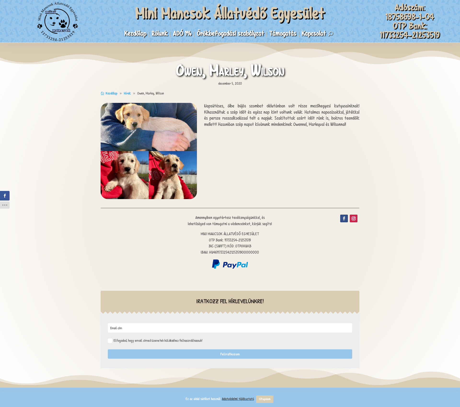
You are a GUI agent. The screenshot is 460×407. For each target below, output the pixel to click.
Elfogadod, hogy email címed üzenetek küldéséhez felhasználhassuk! (158, 340)
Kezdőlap (135, 34)
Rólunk (160, 34)
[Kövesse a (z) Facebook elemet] (344, 218)
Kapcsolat (314, 34)
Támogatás (282, 34)
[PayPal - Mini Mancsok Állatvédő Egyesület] (230, 267)
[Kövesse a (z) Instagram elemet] (353, 218)
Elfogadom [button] (264, 399)
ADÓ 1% (182, 34)
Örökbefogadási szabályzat (230, 34)
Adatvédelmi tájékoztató (238, 399)
